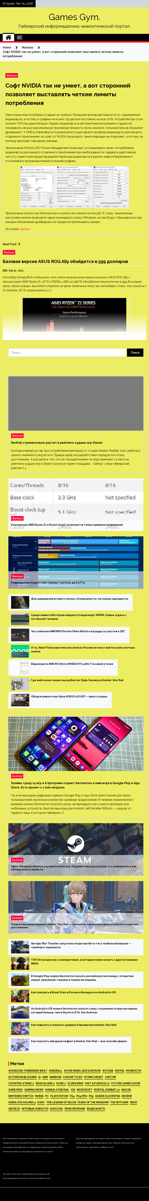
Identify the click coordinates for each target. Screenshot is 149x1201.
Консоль (56, 1108)
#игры (119, 1070)
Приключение (75, 1108)
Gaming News (33, 1089)
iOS (73, 1089)
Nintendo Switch (20, 1096)
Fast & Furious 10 (97, 1083)
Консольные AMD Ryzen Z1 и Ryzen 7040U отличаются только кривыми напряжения (67, 524)
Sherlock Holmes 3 (22, 1102)
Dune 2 (61, 1083)
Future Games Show (125, 1083)
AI (39, 1077)
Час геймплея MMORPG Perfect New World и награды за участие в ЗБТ (78, 631)
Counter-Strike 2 (21, 1083)
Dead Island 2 (45, 1083)
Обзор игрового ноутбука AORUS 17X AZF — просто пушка (69, 696)
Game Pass (15, 1089)
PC (47, 1096)
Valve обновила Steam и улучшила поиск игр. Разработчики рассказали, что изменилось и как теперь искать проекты (73, 868)
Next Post (10, 244)
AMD (45, 1077)
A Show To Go (72, 1077)
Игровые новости (35, 1108)
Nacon (126, 1089)
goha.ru (25, 229)
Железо (11, 75)
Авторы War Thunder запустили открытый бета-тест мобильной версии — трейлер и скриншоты (81, 945)
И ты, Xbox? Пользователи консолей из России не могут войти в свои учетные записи (83, 649)
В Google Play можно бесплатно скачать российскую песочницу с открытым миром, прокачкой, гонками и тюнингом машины (82, 978)
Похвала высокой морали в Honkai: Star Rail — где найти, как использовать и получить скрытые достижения (74, 926)
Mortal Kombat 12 (107, 1089)
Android (17, 776)
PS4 (72, 1096)
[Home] (8, 37)
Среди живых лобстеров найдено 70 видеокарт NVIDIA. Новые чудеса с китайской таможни (78, 617)
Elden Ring (75, 1083)
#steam (107, 1070)
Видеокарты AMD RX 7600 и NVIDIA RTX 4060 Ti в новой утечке (72, 663)
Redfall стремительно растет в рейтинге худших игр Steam (56, 442)
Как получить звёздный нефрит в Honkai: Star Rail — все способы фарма (79, 1041)
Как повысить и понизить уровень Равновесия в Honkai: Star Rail (73, 1024)
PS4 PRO (81, 1096)
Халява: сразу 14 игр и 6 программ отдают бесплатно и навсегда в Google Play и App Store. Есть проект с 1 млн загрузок (75, 785)
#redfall (55, 1070)
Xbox (133, 1102)
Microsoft (84, 1089)
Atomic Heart (93, 1077)
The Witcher (119, 1102)
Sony (41, 1102)
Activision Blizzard (22, 1077)
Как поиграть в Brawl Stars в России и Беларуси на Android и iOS (73, 992)
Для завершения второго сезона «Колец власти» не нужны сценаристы (79, 598)
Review (127, 1096)
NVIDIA (39, 1096)
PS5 (91, 1096)
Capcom (110, 1077)
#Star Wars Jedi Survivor (82, 1070)
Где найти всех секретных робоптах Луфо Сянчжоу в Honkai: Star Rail (77, 680)
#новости (133, 1070)
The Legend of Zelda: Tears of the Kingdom (77, 1102)
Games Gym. (74, 17)
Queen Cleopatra (107, 1096)
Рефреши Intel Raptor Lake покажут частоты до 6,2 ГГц (48, 582)
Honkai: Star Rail (57, 1089)
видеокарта (96, 1108)
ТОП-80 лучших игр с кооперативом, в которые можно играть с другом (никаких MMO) (84, 961)
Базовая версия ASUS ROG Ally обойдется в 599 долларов (65, 261)
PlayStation (59, 1096)
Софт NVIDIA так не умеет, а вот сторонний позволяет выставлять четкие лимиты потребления (67, 94)
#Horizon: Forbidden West (27, 1070)
